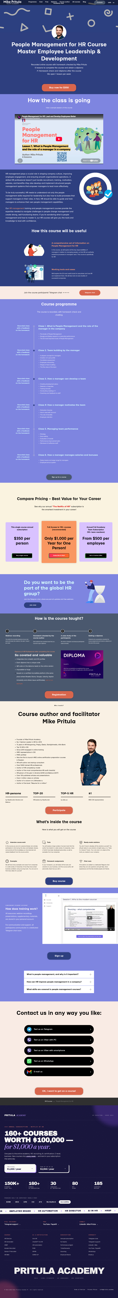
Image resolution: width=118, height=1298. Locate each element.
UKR (109, 2)
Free (46, 2)
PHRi (33, 1248)
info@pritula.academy (107, 1289)
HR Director (8, 1238)
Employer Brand (65, 1255)
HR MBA (6, 1255)
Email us (91, 1255)
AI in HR (34, 1238)
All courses (76, 2)
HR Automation (37, 1245)
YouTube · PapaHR (51, 1224)
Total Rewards (65, 1248)
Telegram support (12, 1224)
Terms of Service (79, 1289)
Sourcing (63, 1251)
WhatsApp (92, 1251)
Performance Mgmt (66, 1245)
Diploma (54, 2)
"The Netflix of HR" (61, 507)
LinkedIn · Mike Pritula (88, 1224)
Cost (40, 2)
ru (113, 2)
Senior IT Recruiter (10, 1251)
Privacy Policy (92, 1289)
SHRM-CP (35, 1255)
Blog (84, 2)
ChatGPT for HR (37, 1242)
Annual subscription (66, 1238)
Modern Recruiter (9, 1248)
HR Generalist (8, 1242)
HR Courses (48, 1101)
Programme (32, 2)
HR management (17, 208)
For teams (63, 1242)
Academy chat (58, 3)
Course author (65, 2)
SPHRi (34, 1251)
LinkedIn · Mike (92, 1245)
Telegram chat (93, 1238)
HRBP (6, 1245)
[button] (22, 555)
